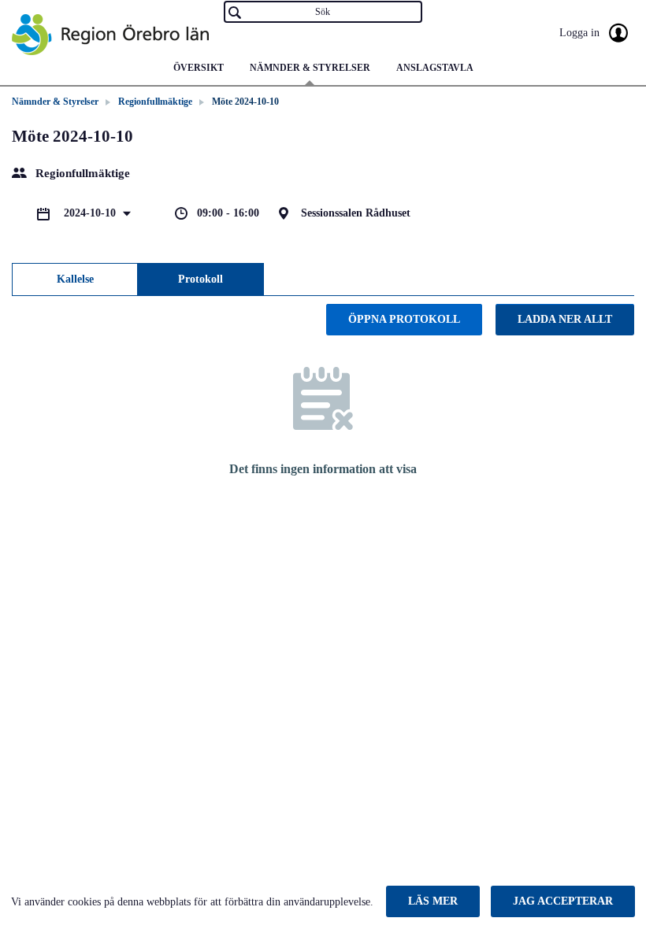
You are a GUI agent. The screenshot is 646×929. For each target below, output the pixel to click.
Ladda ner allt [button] (565, 319)
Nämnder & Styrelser (310, 67)
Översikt (198, 67)
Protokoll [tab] (200, 279)
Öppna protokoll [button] (404, 319)
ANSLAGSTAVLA (434, 67)
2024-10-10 (91, 213)
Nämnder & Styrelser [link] (55, 101)
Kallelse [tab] (75, 279)
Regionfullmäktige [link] (155, 101)
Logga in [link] (581, 33)
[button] (433, 901)
